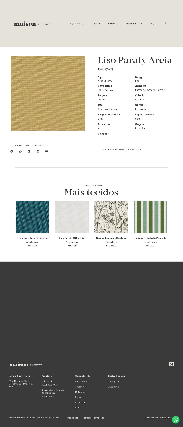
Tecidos (96, 23)
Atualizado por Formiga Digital (158, 417)
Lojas (78, 397)
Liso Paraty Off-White (72, 238)
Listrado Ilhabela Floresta (150, 238)
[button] (12, 151)
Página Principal (77, 23)
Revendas (80, 402)
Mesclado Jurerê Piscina (32, 238)
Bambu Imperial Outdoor (111, 238)
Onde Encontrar (132, 23)
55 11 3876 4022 (50, 396)
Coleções (112, 23)
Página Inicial (82, 381)
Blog (152, 23)
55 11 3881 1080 (50, 385)
